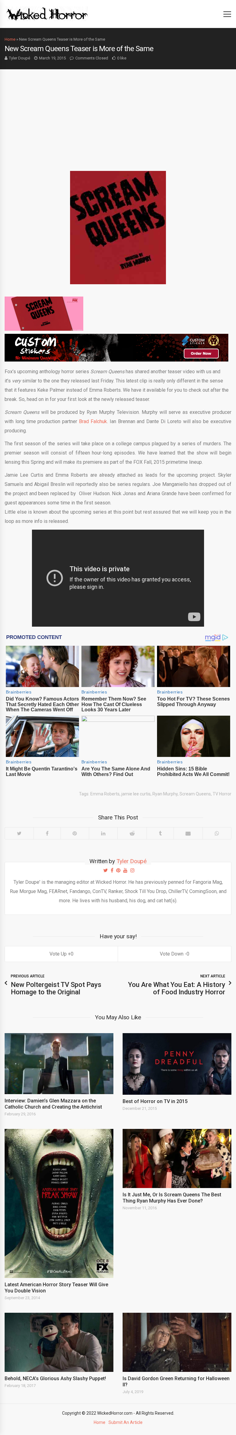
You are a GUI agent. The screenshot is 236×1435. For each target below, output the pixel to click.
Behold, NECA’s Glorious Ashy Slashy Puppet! (55, 1378)
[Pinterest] (75, 833)
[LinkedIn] (103, 833)
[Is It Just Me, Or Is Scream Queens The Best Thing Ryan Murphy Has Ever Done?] (177, 1158)
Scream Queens (195, 793)
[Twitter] (19, 833)
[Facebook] (47, 833)
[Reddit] (132, 833)
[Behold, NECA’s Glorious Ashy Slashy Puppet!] (59, 1342)
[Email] (188, 833)
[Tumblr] (160, 833)
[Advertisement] (118, 115)
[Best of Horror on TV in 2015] (177, 1063)
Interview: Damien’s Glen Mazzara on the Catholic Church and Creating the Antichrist (53, 1104)
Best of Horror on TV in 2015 (155, 1101)
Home (10, 39)
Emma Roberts (105, 793)
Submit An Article (125, 1422)
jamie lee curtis (136, 793)
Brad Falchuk (93, 421)
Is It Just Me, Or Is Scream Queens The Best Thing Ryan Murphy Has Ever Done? (172, 1198)
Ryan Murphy (165, 793)
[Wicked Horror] (47, 13)
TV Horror (222, 793)
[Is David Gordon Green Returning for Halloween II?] (177, 1342)
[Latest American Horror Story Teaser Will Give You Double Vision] (59, 1203)
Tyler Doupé (19, 58)
